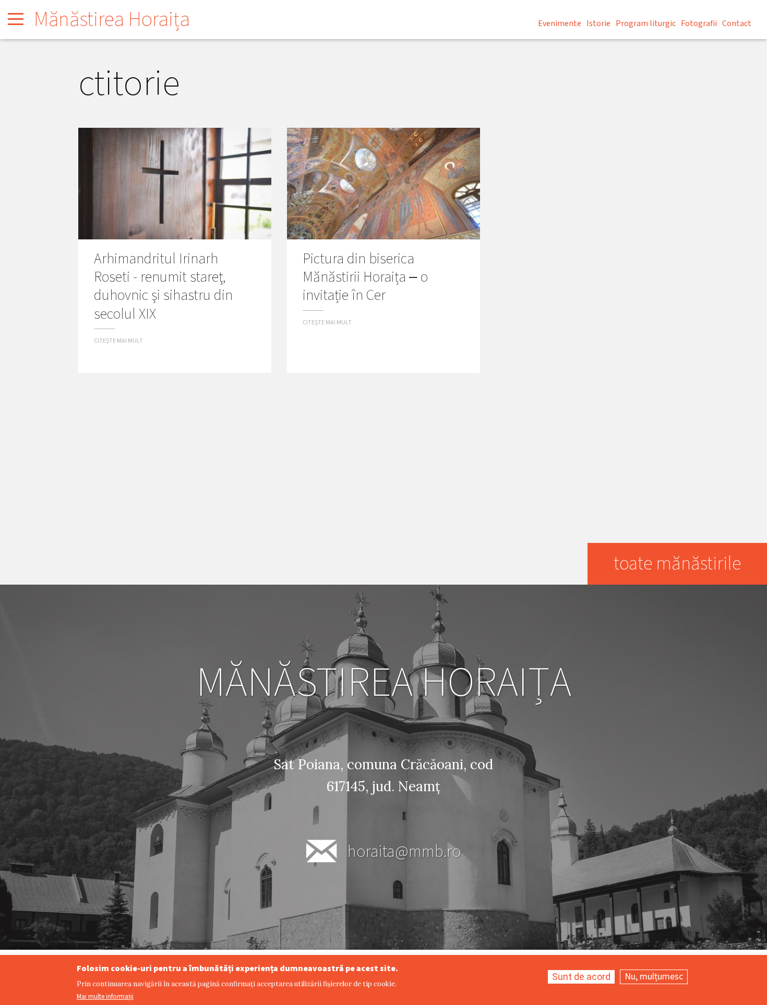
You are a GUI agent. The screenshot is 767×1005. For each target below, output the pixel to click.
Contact (736, 23)
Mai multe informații (105, 997)
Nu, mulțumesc (654, 976)
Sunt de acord (581, 976)
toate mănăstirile (677, 563)
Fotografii (699, 23)
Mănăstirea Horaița (112, 19)
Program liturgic (646, 23)
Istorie (598, 23)
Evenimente (559, 23)
